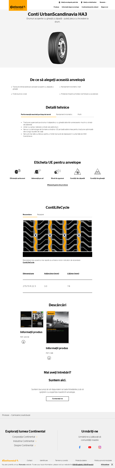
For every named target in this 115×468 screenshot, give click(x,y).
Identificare (44, 460)
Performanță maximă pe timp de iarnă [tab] (36, 114)
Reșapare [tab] (40, 214)
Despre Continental (23, 445)
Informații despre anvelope (70, 7)
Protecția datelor (81, 460)
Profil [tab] (79, 114)
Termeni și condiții (61, 460)
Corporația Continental (23, 437)
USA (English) (77, 465)
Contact (29, 460)
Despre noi (104, 7)
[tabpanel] (57, 128)
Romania (102, 2)
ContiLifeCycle (28, 262)
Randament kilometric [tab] (64, 114)
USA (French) (88, 465)
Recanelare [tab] (27, 214)
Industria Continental (23, 441)
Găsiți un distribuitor (90, 2)
